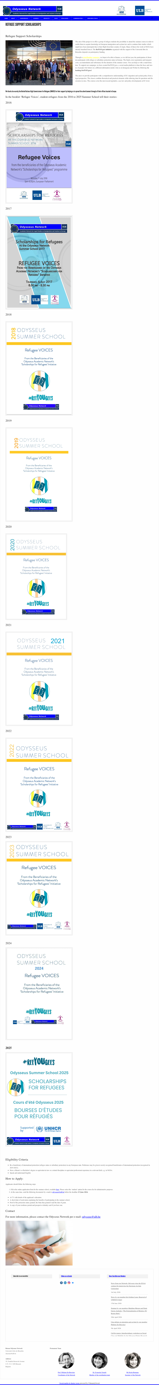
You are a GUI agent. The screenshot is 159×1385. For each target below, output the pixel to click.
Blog (56, 18)
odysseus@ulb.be (58, 1192)
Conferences (24, 18)
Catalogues (64, 18)
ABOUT (13, 18)
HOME (6, 18)
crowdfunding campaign (91, 57)
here (57, 1189)
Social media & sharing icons (69, 1383)
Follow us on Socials (66, 1276)
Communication (78, 18)
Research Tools (93, 18)
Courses (36, 18)
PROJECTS (47, 18)
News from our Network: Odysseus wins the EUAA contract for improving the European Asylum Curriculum (128, 1286)
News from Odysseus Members (117, 1276)
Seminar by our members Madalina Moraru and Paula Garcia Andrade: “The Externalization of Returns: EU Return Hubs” (129, 1310)
